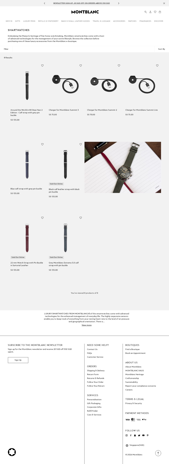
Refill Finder (92, 411)
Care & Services (94, 415)
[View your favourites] (155, 12)
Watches (132, 21)
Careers (129, 390)
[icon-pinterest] (148, 435)
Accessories (119, 21)
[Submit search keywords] (146, 12)
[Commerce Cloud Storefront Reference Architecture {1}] (85, 12)
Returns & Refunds (95, 378)
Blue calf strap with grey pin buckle (26, 189)
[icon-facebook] (131, 435)
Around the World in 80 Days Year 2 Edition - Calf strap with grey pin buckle (27, 112)
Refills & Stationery (48, 21)
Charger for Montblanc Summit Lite (141, 110)
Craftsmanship (132, 378)
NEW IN (9, 21)
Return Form (93, 374)
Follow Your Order (95, 382)
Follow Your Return (95, 386)
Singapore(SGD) (137, 445)
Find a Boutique (132, 349)
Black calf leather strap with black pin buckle (64, 190)
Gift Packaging (93, 403)
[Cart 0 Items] (160, 12)
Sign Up (18, 360)
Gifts (17, 21)
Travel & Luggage (101, 21)
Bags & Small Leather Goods (75, 21)
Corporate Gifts (94, 407)
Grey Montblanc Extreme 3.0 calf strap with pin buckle (64, 264)
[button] (150, 12)
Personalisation (94, 400)
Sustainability (131, 382)
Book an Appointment (135, 353)
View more (87, 325)
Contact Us (92, 349)
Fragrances (145, 21)
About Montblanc (133, 367)
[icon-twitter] (139, 435)
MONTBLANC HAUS (134, 371)
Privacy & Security (133, 403)
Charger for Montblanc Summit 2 (102, 110)
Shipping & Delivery (96, 371)
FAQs (89, 353)
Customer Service (95, 357)
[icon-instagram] (126, 435)
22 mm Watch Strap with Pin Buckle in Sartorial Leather (27, 264)
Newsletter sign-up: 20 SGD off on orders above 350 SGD (81, 3)
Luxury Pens (29, 21)
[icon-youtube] (143, 435)
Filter (6, 49)
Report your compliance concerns (140, 386)
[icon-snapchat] (135, 435)
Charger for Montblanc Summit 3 (64, 110)
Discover (158, 21)
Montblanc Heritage (134, 374)
